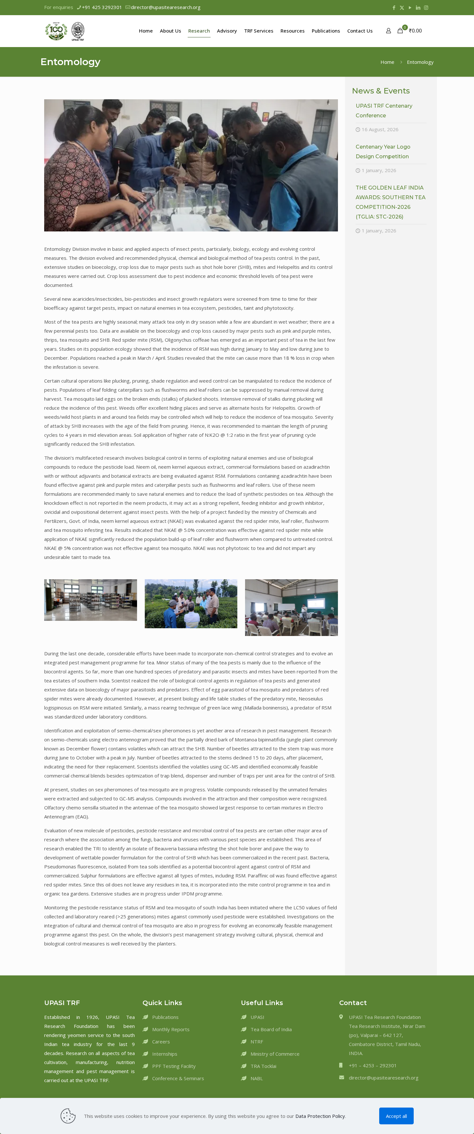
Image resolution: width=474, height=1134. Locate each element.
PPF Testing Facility (174, 1066)
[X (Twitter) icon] (402, 7)
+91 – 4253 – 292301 (373, 1065)
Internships (164, 1054)
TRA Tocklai (263, 1066)
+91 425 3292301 (102, 7)
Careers (161, 1041)
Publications (165, 1017)
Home (387, 62)
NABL (257, 1078)
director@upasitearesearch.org (166, 7)
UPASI (257, 1017)
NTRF (257, 1041)
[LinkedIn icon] (418, 7)
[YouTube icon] (410, 7)
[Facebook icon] (393, 7)
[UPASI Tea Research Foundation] (74, 31)
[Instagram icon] (426, 7)
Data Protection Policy (320, 1116)
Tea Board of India (271, 1029)
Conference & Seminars (178, 1078)
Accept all (396, 1116)
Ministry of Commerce (275, 1054)
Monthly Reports (171, 1029)
